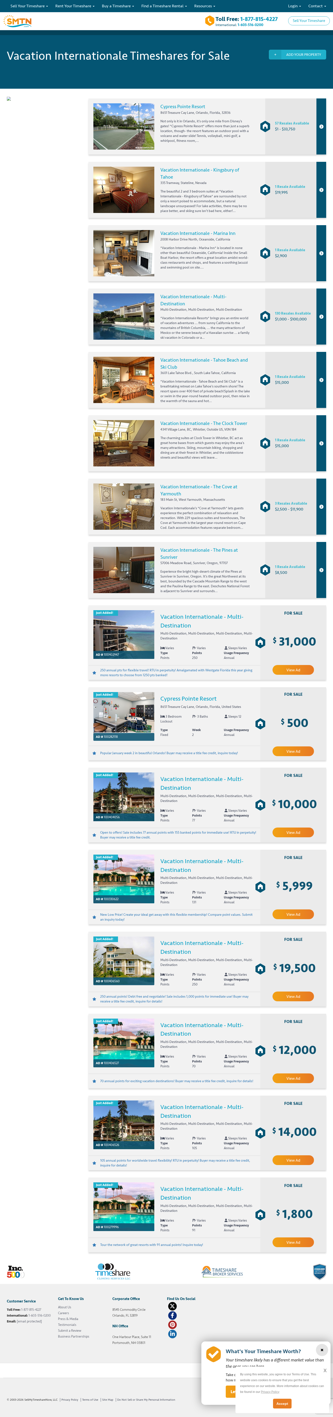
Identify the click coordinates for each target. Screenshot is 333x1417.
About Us (64, 1307)
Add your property (303, 54)
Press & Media (68, 1319)
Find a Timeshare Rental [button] (163, 6)
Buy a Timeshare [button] (117, 6)
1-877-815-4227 (259, 19)
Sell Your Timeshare (309, 20)
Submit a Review (69, 1331)
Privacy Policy (69, 1400)
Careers (63, 1313)
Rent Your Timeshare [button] (73, 6)
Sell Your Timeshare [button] (28, 6)
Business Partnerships (73, 1336)
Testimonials (67, 1325)
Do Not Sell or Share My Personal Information (146, 1400)
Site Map (107, 1400)
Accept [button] (282, 1404)
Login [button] (293, 6)
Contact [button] (316, 6)
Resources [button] (203, 6)
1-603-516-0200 (250, 25)
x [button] (325, 1370)
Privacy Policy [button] (270, 1392)
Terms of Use (90, 1400)
